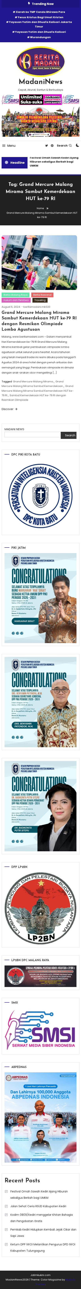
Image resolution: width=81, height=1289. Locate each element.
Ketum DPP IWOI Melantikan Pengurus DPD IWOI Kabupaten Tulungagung (42, 1247)
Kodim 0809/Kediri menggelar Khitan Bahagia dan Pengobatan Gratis (41, 1218)
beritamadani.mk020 (36, 307)
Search (62, 146)
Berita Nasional (42, 294)
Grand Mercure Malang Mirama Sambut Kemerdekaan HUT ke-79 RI (38, 390)
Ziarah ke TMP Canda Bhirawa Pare (40, 12)
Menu (11, 146)
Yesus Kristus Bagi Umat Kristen (40, 17)
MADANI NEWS (14, 429)
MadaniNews (41, 82)
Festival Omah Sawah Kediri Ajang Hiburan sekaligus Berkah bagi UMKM (52, 161)
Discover (8, 409)
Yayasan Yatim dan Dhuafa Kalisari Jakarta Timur (40, 24)
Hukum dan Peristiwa (16, 300)
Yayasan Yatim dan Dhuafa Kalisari (40, 32)
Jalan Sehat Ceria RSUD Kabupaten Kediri (38, 1206)
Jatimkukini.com (40, 1275)
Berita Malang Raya (16, 294)
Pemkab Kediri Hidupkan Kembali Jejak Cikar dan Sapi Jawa (43, 1233)
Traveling (40, 300)
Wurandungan (40, 37)
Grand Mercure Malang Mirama (33, 381)
